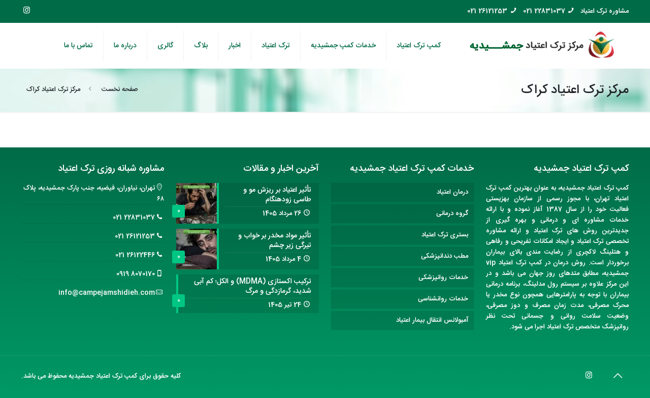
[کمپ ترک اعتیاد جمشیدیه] (542, 46)
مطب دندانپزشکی (444, 256)
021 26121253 (487, 11)
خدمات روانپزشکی (443, 277)
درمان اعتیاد (452, 192)
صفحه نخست (120, 89)
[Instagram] (26, 11)
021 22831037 (544, 11)
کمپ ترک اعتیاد (608, 188)
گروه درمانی (452, 213)
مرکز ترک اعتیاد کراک (53, 89)
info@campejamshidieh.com (106, 292)
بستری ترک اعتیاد (444, 234)
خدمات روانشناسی (443, 298)
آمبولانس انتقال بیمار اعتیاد (432, 320)
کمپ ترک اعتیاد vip (513, 262)
